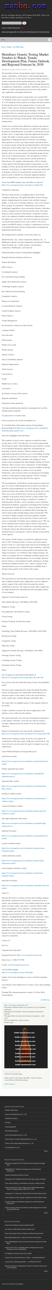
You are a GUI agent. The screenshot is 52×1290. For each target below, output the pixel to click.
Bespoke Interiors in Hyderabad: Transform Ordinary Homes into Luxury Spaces (26, 1267)
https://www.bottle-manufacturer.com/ (16, 1005)
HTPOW (7, 1122)
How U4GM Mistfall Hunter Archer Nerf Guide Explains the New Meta (25, 1242)
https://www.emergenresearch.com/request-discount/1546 (22, 677)
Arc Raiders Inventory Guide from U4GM (18, 1253)
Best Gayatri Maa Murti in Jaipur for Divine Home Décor (23, 1237)
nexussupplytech (10, 1127)
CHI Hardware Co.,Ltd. (12, 1147)
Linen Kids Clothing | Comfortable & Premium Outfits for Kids (25, 1183)
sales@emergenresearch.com (18, 965)
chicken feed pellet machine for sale (17, 1175)
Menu (3, 39)
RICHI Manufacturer (11, 1131)
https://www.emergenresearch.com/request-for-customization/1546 (26, 733)
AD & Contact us (9, 1084)
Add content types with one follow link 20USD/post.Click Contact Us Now (25, 32)
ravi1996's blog (18, 47)
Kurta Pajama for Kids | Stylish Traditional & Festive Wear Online (26, 1197)
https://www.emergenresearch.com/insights (17, 972)
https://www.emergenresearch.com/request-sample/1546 (22, 185)
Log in (4, 28)
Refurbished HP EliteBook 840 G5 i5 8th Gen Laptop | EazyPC (25, 1179)
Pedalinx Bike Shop (11, 1110)
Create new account (14, 28)
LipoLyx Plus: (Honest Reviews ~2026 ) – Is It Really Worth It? (25, 1257)
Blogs (9, 47)
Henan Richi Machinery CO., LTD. (16, 1114)
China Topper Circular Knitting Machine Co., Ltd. (21, 1139)
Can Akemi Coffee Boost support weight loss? (20, 1229)
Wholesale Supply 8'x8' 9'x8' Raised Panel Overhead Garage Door (25, 1164)
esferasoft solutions (11, 1118)
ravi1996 (12, 69)
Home (3, 47)
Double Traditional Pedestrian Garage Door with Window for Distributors (24, 1202)
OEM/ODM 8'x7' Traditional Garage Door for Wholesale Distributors (23, 1170)
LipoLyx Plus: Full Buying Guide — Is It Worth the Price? (23, 1262)
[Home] (24, 6)
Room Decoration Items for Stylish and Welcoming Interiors (24, 1233)
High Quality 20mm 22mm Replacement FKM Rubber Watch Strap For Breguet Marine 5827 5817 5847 (24, 1188)
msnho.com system (16, 1284)
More (46, 1151)
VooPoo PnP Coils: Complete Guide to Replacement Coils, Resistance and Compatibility (24, 1248)
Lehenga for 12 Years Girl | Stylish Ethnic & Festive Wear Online (26, 1193)
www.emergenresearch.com (31, 955)
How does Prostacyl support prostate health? (19, 1225)
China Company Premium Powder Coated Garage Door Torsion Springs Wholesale (26, 1208)
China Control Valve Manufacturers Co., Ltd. (19, 1143)
